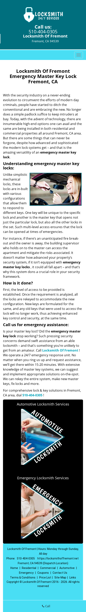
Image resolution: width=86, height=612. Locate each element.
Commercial (48, 568)
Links (72, 577)
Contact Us (60, 572)
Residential (29, 568)
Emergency (26, 572)
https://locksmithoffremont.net (58, 558)
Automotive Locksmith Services (43, 404)
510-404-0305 (43, 31)
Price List (45, 577)
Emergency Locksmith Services (43, 478)
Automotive (67, 568)
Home (14, 568)
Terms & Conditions (22, 577)
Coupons (43, 572)
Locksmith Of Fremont (60, 350)
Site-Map (60, 577)
